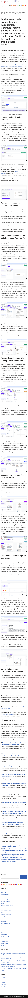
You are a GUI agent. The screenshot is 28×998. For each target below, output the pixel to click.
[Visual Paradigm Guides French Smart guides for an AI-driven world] (5, 2)
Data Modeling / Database (6, 910)
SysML (2, 927)
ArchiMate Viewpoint (5, 901)
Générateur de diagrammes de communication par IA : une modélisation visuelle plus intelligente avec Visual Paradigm (14, 850)
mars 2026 (3, 984)
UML (6, 123)
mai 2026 (3, 982)
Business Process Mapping (7, 905)
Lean (2, 919)
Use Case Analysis (5, 936)
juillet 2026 (3, 980)
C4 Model (3, 907)
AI (4, 12)
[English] (9, 5)
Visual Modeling (4, 941)
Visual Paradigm (15, 64)
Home (2, 12)
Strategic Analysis (5, 925)
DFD (2, 912)
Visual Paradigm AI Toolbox (8, 714)
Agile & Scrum (4, 892)
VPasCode (3, 945)
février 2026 (3, 986)
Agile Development (5, 894)
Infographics (3, 916)
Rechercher (3, 874)
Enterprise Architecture (6, 914)
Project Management (5, 923)
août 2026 (3, 977)
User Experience (4, 939)
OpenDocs (3, 921)
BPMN (2, 903)
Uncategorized (4, 934)
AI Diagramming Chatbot (6, 899)
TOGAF (2, 930)
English (18, 1)
